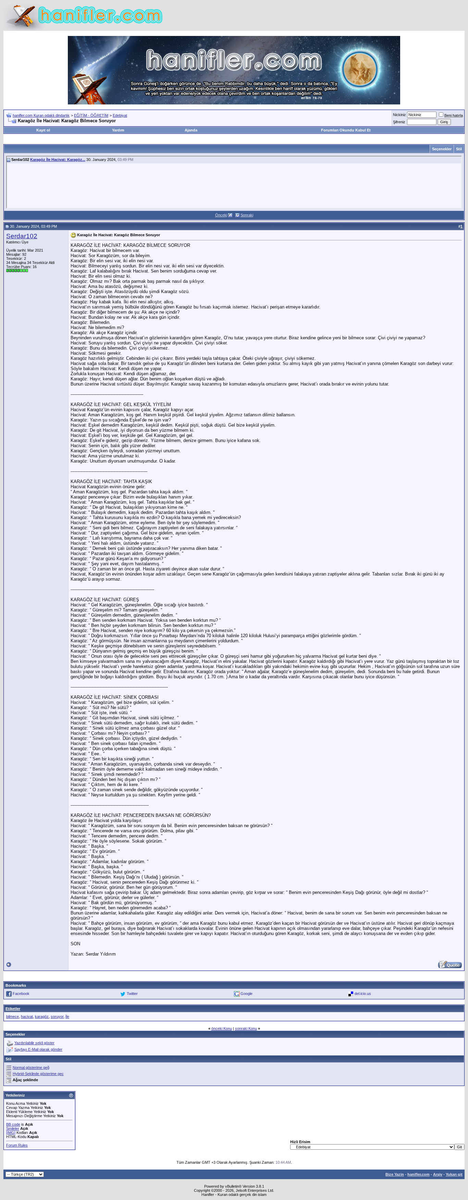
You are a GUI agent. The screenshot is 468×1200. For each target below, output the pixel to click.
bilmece (12, 1016)
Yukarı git (454, 1174)
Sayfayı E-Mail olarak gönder (38, 1049)
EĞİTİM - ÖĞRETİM (91, 115)
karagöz (42, 1016)
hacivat (27, 1016)
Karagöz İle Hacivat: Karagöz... (57, 159)
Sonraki (247, 215)
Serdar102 (21, 236)
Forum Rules (17, 1145)
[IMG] (10, 1132)
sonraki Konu (246, 1028)
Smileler (12, 1128)
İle (67, 1016)
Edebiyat (120, 115)
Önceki (221, 215)
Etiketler (12, 1009)
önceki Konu (221, 1028)
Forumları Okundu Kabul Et (346, 130)
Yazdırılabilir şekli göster (34, 1043)
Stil (459, 149)
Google (247, 993)
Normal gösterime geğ (31, 1067)
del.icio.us (363, 993)
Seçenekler (442, 149)
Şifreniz (399, 122)
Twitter (132, 993)
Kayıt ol (43, 130)
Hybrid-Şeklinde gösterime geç (38, 1074)
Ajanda (191, 130)
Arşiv (437, 1174)
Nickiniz (399, 115)
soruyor (57, 1016)
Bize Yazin (394, 1174)
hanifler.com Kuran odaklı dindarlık (41, 115)
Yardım (118, 130)
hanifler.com (418, 1174)
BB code (13, 1124)
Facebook (21, 993)
